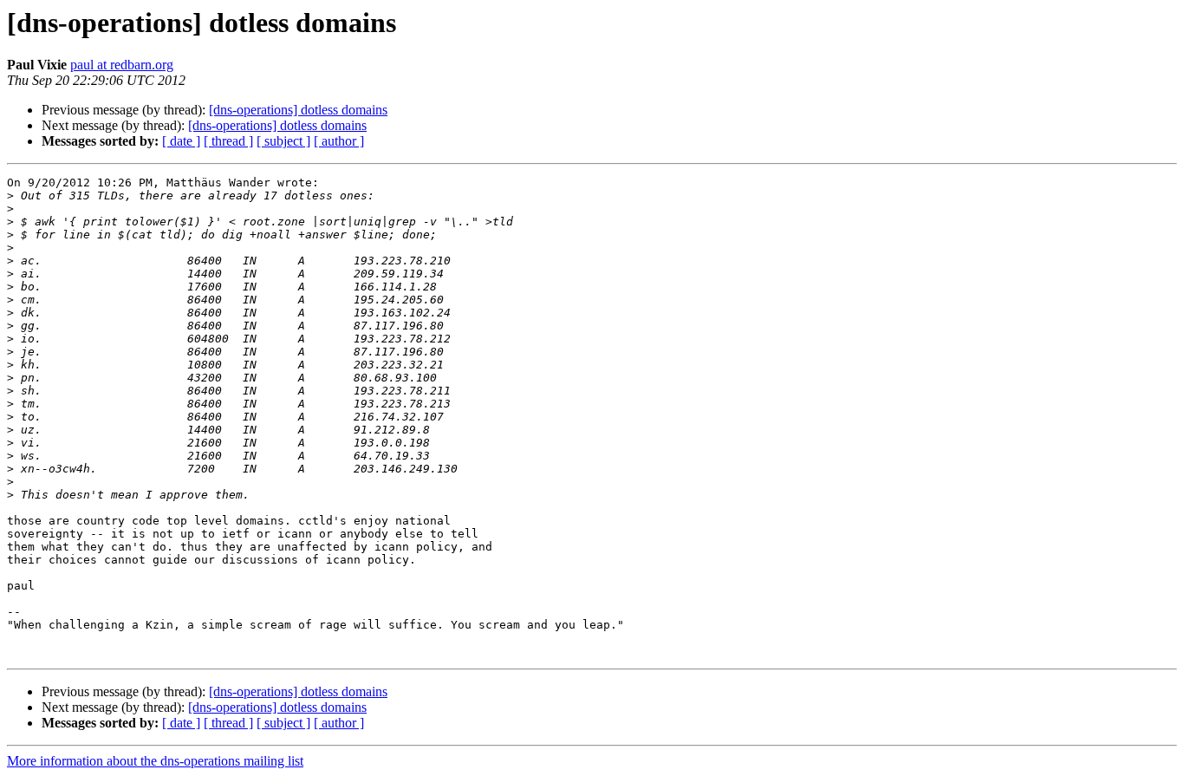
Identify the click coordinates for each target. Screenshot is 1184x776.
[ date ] (181, 141)
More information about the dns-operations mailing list (155, 760)
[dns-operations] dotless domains (298, 109)
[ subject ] (283, 141)
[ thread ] (228, 141)
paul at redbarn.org (121, 64)
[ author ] (339, 141)
